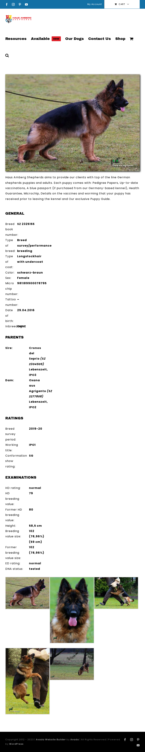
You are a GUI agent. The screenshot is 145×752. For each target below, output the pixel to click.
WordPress (16, 744)
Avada (74, 739)
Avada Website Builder (51, 739)
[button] (7, 55)
